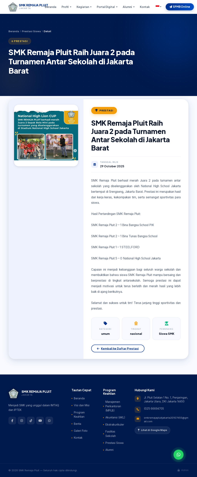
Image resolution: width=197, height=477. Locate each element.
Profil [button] (65, 6)
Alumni (109, 449)
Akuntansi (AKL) (115, 417)
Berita (77, 423)
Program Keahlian (79, 414)
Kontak (145, 6)
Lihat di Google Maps (154, 430)
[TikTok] (31, 420)
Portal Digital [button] (106, 6)
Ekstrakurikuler (114, 424)
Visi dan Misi (81, 405)
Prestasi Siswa (31, 31)
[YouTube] (40, 420)
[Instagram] (21, 420)
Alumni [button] (127, 6)
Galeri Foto (81, 430)
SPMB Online (181, 6)
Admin (184, 470)
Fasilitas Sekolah (110, 433)
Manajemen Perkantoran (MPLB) (113, 406)
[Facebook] (12, 420)
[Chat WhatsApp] (179, 455)
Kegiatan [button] (83, 6)
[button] (158, 6)
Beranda (50, 6)
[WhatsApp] (49, 420)
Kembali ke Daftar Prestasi (120, 348)
